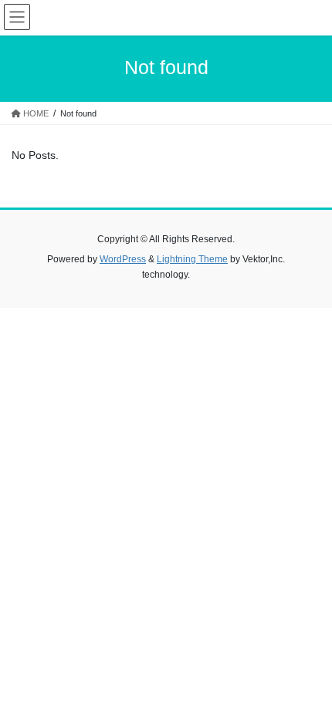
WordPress (123, 259)
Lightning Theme (192, 259)
